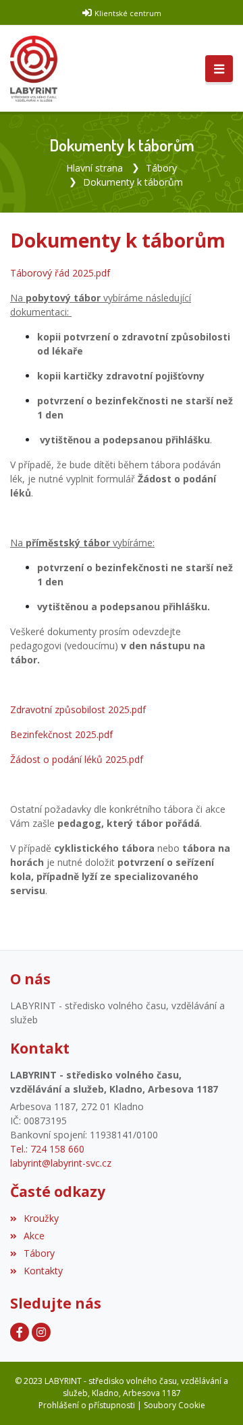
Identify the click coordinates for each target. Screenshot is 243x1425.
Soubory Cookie (174, 1405)
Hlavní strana (94, 167)
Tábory (161, 167)
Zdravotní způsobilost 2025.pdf (78, 709)
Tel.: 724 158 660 (47, 1148)
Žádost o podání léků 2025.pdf (76, 759)
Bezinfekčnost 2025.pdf (61, 734)
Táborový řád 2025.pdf (60, 272)
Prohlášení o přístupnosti (86, 1405)
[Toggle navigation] (219, 68)
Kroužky (41, 1218)
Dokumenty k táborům (133, 182)
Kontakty (43, 1270)
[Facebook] (19, 1332)
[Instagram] (41, 1332)
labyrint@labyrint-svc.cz (60, 1163)
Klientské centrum (127, 13)
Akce (34, 1235)
